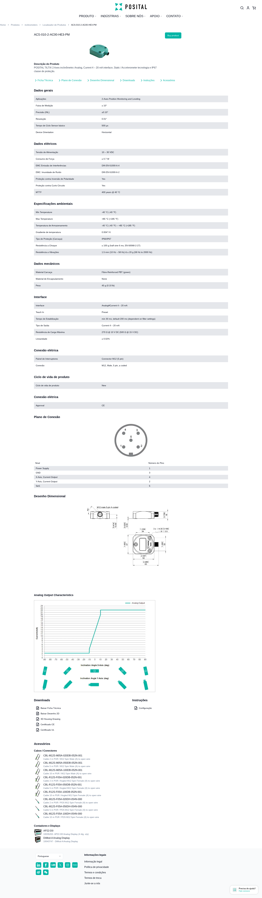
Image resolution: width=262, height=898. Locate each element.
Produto (86, 16)
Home (3, 25)
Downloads (129, 80)
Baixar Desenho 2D (50, 713)
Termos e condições (95, 872)
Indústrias (110, 16)
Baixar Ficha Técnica (51, 708)
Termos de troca (92, 878)
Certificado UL (47, 730)
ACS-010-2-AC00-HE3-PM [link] (84, 25)
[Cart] (254, 8)
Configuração (145, 708)
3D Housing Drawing (50, 719)
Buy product (173, 35)
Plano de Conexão (71, 80)
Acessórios (169, 80)
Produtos (15, 25)
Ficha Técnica (45, 80)
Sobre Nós (134, 16)
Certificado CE (47, 724)
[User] (242, 8)
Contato (173, 16)
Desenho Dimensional (102, 80)
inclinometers (31, 25)
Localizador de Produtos (54, 25)
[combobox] (49, 856)
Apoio (155, 16)
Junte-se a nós (92, 883)
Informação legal (93, 861)
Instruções (149, 80)
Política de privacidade (96, 867)
